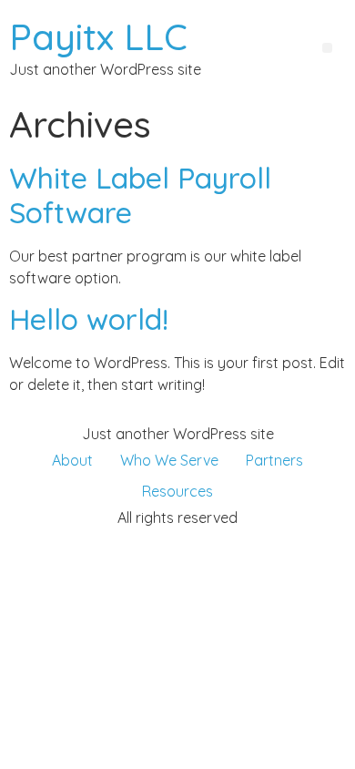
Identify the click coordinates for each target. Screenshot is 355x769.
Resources (177, 491)
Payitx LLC (98, 36)
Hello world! (88, 319)
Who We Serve (169, 460)
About (72, 460)
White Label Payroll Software (140, 195)
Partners (274, 460)
